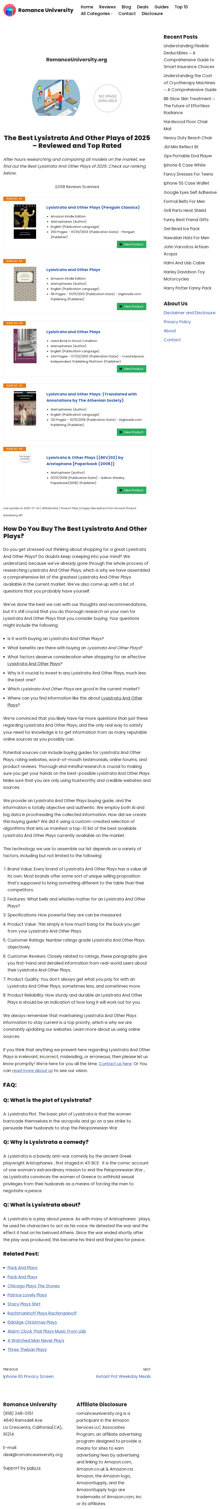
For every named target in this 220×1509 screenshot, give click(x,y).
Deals (142, 7)
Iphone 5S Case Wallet (186, 183)
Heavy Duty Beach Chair (188, 138)
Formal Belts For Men (184, 201)
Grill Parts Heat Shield (185, 210)
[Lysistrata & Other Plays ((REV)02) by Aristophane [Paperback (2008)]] (25, 459)
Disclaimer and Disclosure (189, 313)
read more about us (32, 1071)
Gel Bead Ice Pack (182, 229)
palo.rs (34, 1468)
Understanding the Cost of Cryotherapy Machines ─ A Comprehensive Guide (190, 83)
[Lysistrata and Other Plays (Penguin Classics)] (25, 221)
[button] (111, 13)
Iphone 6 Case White (185, 165)
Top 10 (181, 7)
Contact (127, 14)
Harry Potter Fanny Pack (187, 288)
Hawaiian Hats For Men (186, 238)
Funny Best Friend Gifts (186, 220)
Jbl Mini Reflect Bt (181, 147)
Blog (126, 7)
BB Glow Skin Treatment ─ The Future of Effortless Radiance (189, 106)
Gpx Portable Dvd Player (188, 156)
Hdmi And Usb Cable (184, 263)
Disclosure (152, 14)
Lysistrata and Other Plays (73, 269)
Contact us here (115, 1064)
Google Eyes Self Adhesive (190, 192)
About (170, 331)
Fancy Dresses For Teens (188, 174)
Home (87, 7)
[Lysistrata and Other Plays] (25, 284)
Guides (161, 7)
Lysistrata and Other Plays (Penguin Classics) (93, 207)
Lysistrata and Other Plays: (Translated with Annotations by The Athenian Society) (91, 397)
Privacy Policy (177, 322)
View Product (134, 244)
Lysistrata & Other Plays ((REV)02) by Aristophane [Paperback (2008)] (84, 460)
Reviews (107, 7)
